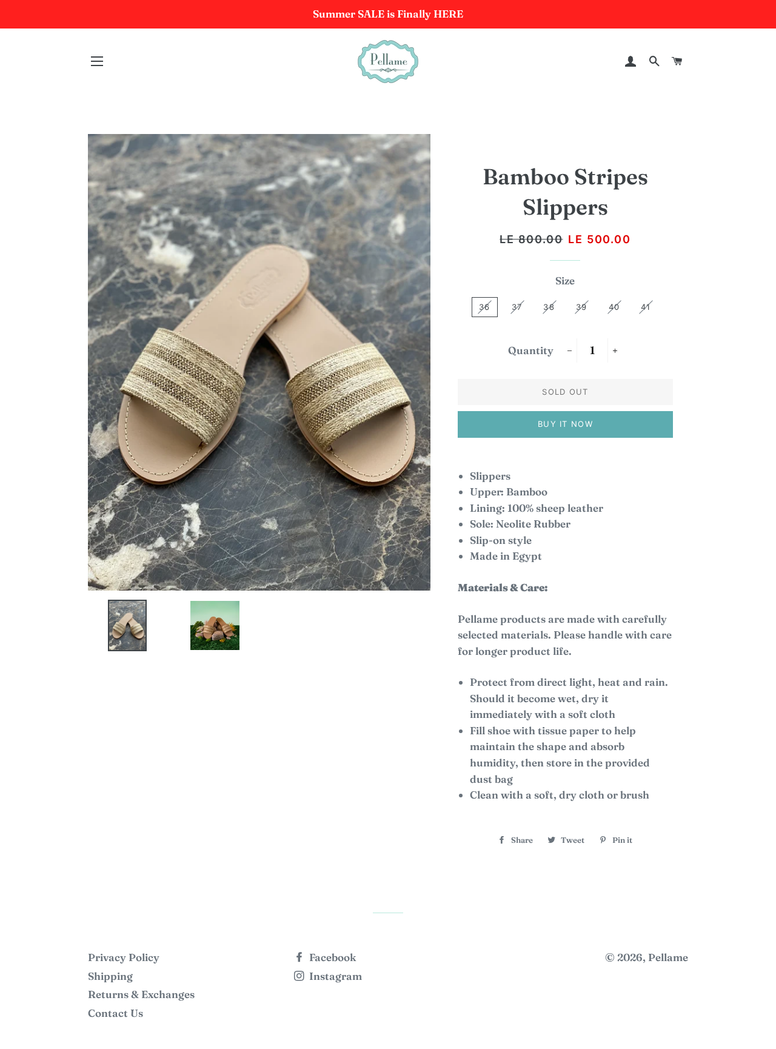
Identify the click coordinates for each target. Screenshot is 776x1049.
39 (581, 307)
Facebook (331, 957)
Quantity (531, 350)
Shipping (110, 976)
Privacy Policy (123, 957)
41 (646, 307)
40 (614, 307)
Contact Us (115, 1013)
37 (517, 307)
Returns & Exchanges (141, 994)
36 (484, 307)
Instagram (334, 976)
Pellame (668, 957)
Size (565, 280)
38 (549, 307)
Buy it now (565, 424)
